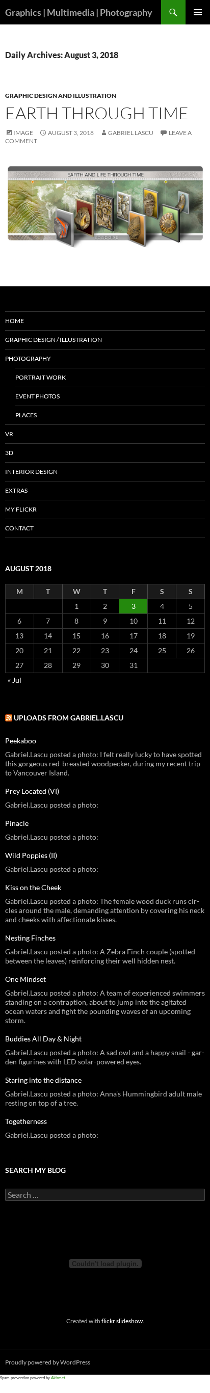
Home (14, 321)
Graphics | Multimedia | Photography (78, 12)
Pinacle (17, 823)
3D (9, 453)
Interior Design (31, 471)
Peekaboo (20, 740)
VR (9, 434)
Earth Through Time (97, 112)
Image (23, 133)
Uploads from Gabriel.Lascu (68, 717)
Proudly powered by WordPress (47, 1362)
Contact (19, 528)
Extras (16, 490)
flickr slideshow (122, 1320)
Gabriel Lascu (130, 133)
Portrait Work (40, 377)
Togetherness (26, 1121)
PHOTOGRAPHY (28, 358)
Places (26, 415)
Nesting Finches (30, 937)
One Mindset (25, 979)
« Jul (14, 680)
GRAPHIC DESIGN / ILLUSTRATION (53, 339)
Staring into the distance (43, 1080)
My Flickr (21, 509)
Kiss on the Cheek (33, 887)
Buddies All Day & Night (43, 1038)
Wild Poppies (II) (31, 855)
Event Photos (37, 396)
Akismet (58, 1377)
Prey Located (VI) (32, 791)
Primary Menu (198, 12)
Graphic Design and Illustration (60, 95)
